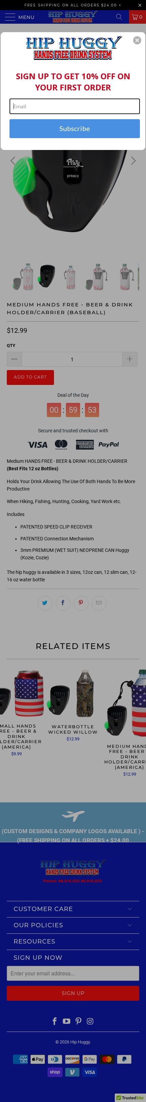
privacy (73, 175)
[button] (137, 40)
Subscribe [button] (74, 128)
